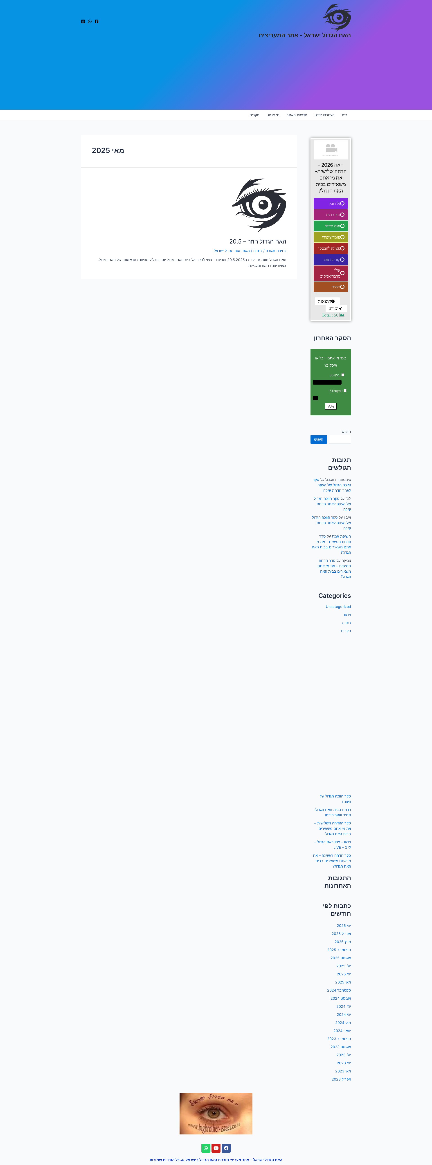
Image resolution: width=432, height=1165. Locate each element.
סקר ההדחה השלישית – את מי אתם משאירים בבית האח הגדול (332, 828)
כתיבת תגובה (276, 250)
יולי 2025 (343, 966)
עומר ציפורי (331, 237)
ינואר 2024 (342, 1030)
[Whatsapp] (205, 1148)
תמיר (336, 286)
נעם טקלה (332, 226)
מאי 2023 (343, 1071)
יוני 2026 (344, 925)
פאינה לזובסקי (329, 248)
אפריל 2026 (341, 933)
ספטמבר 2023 (339, 1039)
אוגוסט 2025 (341, 958)
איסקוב (339, 391)
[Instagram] (83, 21)
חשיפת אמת (341, 536)
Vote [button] (331, 406)
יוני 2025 (344, 974)
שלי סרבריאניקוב (330, 273)
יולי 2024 (343, 1006)
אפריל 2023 (341, 1079)
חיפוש (346, 431)
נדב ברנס (333, 214)
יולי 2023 (343, 1055)
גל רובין (334, 203)
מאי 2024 (343, 1022)
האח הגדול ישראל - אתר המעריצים (305, 35)
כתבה (346, 622)
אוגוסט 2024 (341, 998)
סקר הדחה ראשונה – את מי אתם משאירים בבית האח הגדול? (332, 860)
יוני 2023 (344, 1063)
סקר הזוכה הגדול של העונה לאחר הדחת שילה (332, 485)
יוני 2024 (344, 1014)
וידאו (347, 614)
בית (344, 115)
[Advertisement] (216, 75)
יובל (338, 375)
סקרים (254, 115)
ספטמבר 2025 (339, 950)
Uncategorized (338, 606)
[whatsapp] (90, 21)
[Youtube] (216, 1148)
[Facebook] (96, 21)
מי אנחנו (273, 115)
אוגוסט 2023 (341, 1047)
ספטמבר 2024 (339, 990)
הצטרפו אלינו (325, 115)
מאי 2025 (343, 982)
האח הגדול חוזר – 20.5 (257, 241)
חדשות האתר (297, 115)
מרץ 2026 (343, 941)
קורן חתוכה (331, 259)
